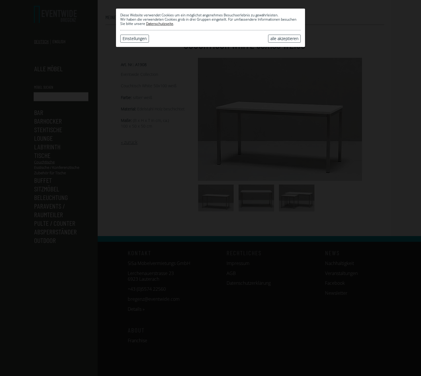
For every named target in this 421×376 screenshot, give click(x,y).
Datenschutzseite (159, 23)
